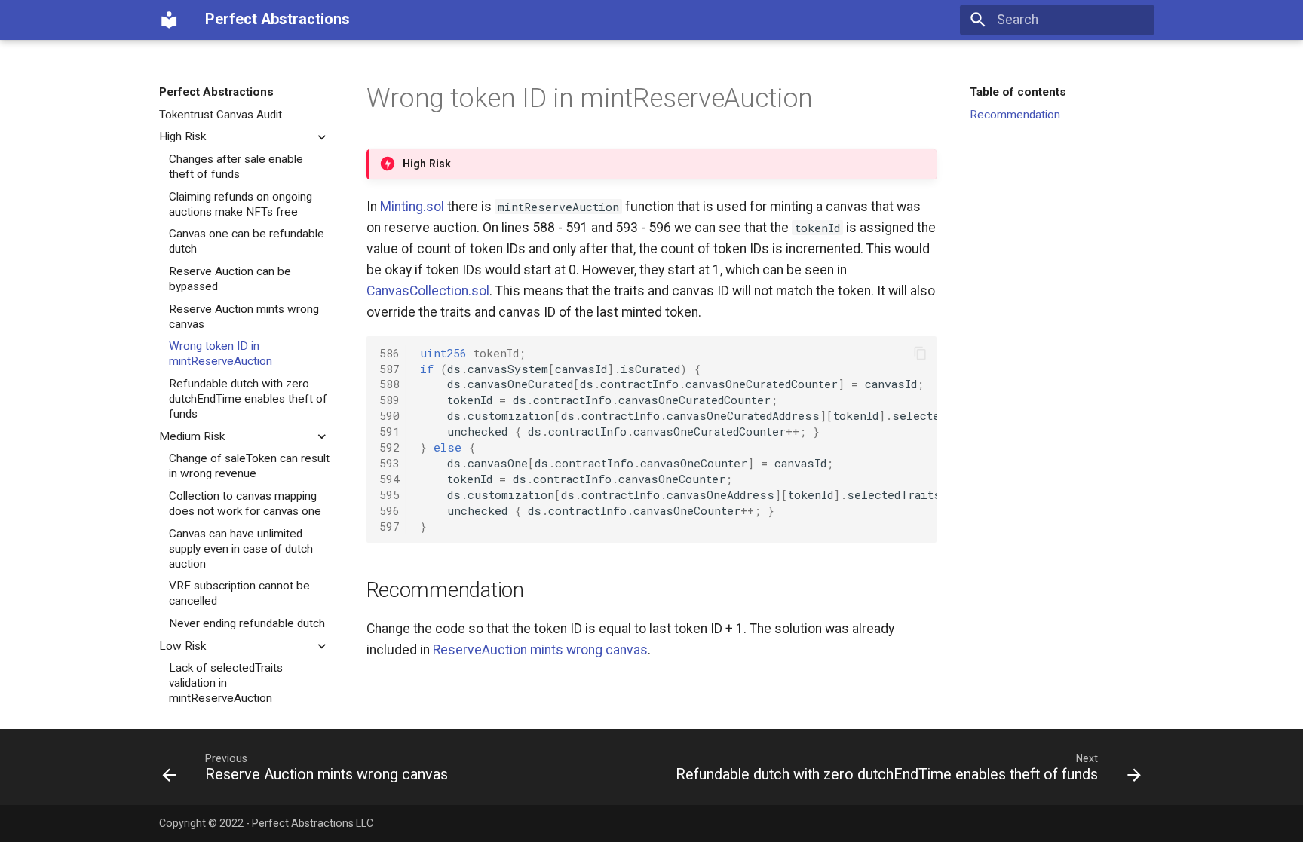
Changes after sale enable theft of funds (236, 166)
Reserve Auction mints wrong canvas (244, 316)
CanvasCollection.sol (427, 291)
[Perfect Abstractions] (168, 19)
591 (389, 431)
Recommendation (1015, 114)
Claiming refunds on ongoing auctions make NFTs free (240, 204)
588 (389, 383)
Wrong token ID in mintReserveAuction (220, 353)
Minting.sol (412, 206)
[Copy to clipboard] (920, 353)
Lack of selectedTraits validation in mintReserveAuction (226, 683)
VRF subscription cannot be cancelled (239, 593)
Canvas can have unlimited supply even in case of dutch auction (241, 549)
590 (389, 415)
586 (389, 352)
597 (389, 526)
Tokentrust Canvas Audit (220, 114)
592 (389, 447)
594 (389, 478)
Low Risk (182, 646)
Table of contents (1018, 92)
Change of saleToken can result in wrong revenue (249, 466)
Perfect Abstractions (216, 92)
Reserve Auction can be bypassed (230, 279)
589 (389, 399)
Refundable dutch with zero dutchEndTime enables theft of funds (248, 399)
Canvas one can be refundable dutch (246, 241)
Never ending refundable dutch (247, 623)
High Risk (182, 136)
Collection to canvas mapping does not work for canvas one (245, 503)
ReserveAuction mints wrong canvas (540, 649)
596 (389, 510)
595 (389, 494)
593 (389, 462)
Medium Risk (192, 436)
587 (389, 368)
